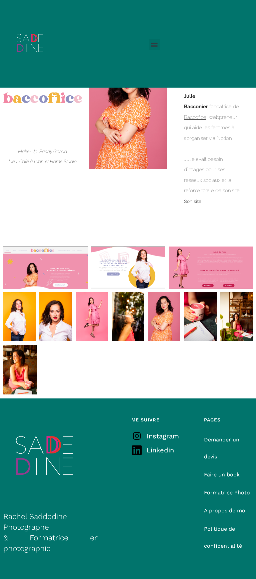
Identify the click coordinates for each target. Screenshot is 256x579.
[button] (154, 44)
